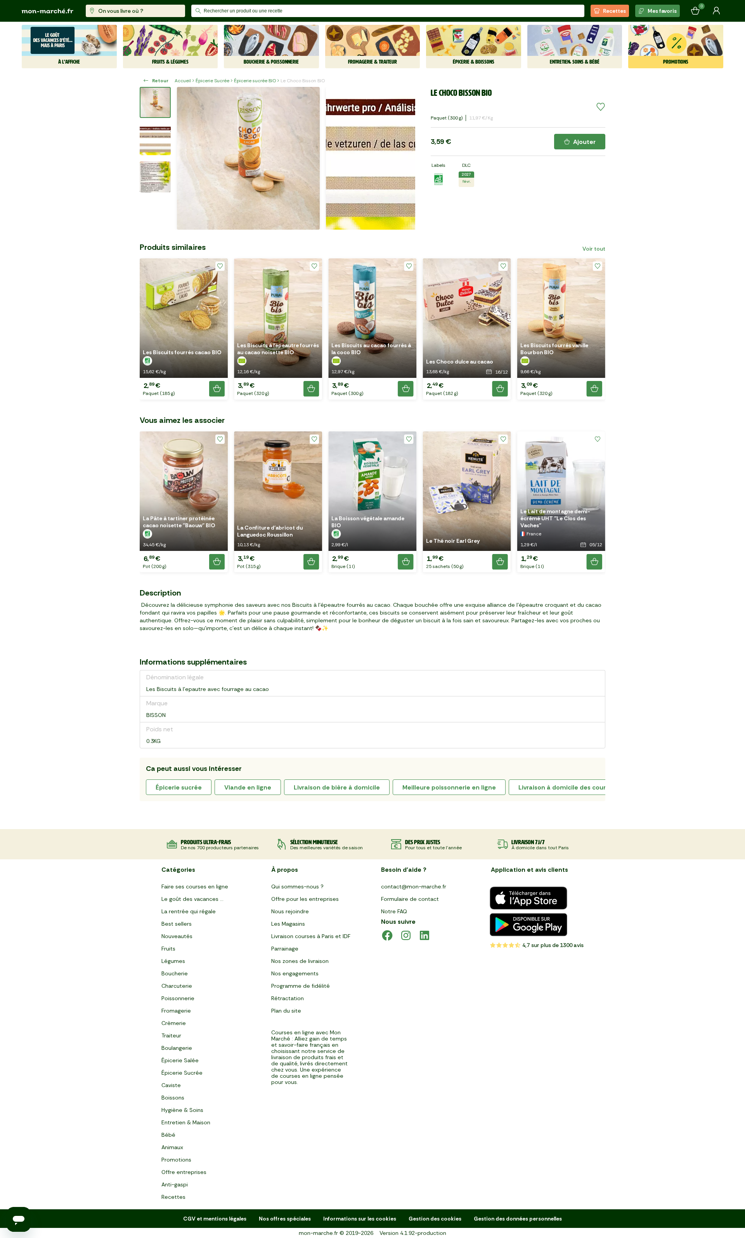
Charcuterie (176, 985)
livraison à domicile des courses (567, 787)
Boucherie (174, 973)
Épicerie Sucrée (212, 81)
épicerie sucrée (179, 787)
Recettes (614, 10)
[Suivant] (404, 158)
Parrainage (284, 948)
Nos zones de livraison (300, 961)
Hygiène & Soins (182, 1109)
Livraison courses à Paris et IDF (310, 936)
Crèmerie (173, 1023)
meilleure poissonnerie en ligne (449, 787)
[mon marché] (47, 11)
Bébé (168, 1134)
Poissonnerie (177, 998)
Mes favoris (662, 10)
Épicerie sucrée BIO (255, 81)
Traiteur (171, 1035)
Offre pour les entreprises (305, 898)
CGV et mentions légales (214, 1218)
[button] (184, 329)
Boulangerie (176, 1047)
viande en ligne (247, 787)
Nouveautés (176, 936)
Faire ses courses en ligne (194, 886)
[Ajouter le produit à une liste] (600, 107)
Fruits (168, 948)
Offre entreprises (183, 1172)
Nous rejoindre (290, 911)
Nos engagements (295, 973)
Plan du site (286, 1010)
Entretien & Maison (185, 1122)
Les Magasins (288, 923)
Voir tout (593, 248)
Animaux (172, 1147)
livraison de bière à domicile (337, 787)
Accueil (183, 81)
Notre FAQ (394, 911)
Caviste (171, 1085)
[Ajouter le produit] (217, 389)
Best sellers (176, 923)
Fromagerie (176, 1010)
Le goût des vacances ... (192, 898)
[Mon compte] (716, 11)
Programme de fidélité (300, 985)
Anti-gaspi (174, 1184)
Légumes (173, 961)
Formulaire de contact (410, 898)
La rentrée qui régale (188, 911)
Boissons (172, 1097)
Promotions (176, 1159)
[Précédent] (188, 158)
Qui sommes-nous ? (297, 886)
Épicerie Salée (180, 1060)
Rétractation (287, 998)
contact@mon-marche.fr (413, 886)
